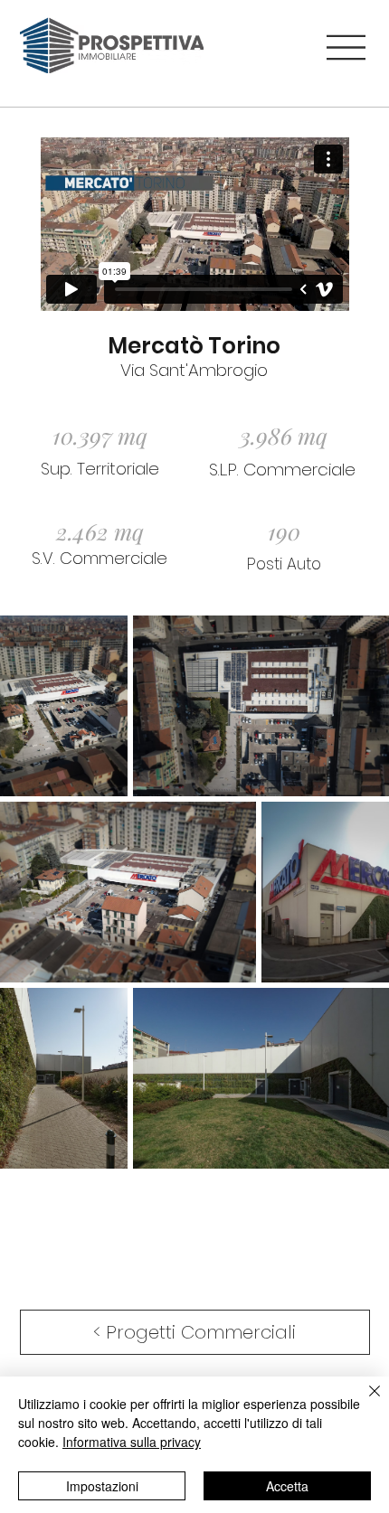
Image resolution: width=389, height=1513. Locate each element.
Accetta (287, 1486)
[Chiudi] (363, 1402)
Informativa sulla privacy (131, 1442)
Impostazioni (102, 1486)
